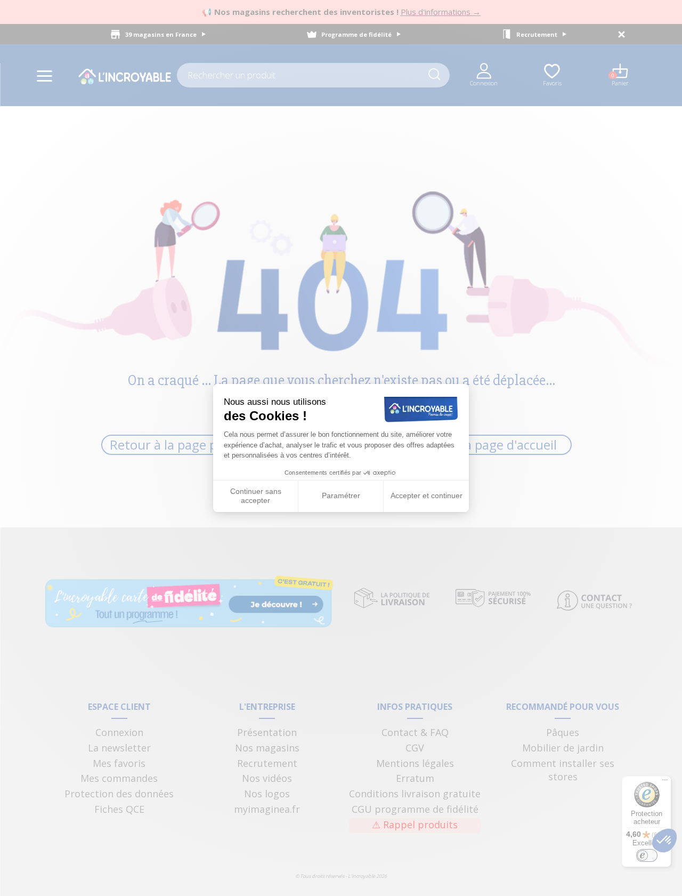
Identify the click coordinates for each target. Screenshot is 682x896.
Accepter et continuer (426, 495)
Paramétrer (341, 495)
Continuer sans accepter (255, 496)
